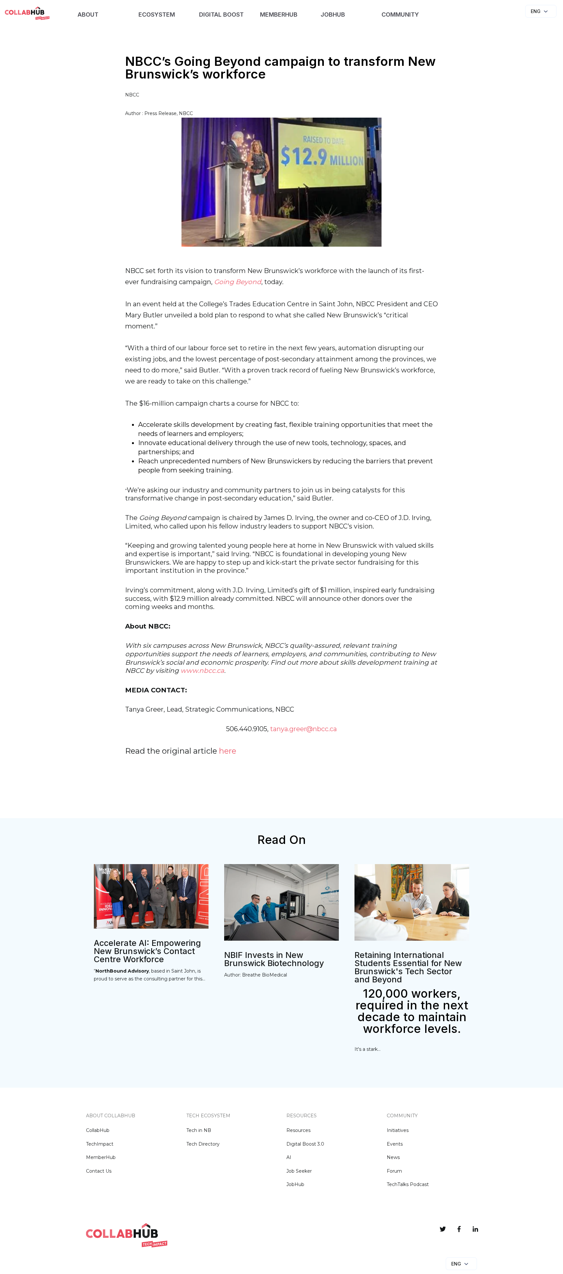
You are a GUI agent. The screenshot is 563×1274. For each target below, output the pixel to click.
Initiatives (398, 1130)
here (227, 751)
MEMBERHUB (278, 14)
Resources (298, 1130)
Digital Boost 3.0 (305, 1144)
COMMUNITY (400, 14)
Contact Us (98, 1171)
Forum (394, 1171)
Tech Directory (203, 1144)
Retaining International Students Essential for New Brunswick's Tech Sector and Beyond (408, 967)
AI (288, 1157)
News (393, 1157)
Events (395, 1144)
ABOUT (88, 14)
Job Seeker (299, 1171)
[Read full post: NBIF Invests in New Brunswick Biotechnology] (281, 938)
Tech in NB (198, 1130)
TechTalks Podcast (408, 1184)
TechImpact (99, 1144)
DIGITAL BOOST (221, 14)
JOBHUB (333, 14)
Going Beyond (237, 282)
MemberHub (101, 1157)
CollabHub (97, 1130)
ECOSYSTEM (156, 14)
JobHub (295, 1184)
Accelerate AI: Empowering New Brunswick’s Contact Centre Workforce (147, 951)
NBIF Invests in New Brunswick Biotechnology (274, 959)
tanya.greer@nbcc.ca (303, 729)
